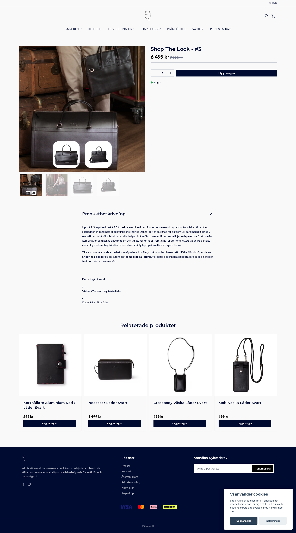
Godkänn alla (243, 520)
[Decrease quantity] (154, 73)
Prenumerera (262, 468)
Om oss (125, 465)
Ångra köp (127, 493)
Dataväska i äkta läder (95, 302)
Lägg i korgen (49, 423)
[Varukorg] (273, 15)
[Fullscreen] (82, 109)
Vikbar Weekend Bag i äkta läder (101, 291)
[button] (139, 110)
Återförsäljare (129, 476)
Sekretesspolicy (130, 482)
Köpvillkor (127, 487)
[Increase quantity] (170, 73)
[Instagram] (29, 484)
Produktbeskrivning (104, 213)
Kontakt (126, 471)
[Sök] (266, 15)
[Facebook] (23, 484)
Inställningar (273, 520)
